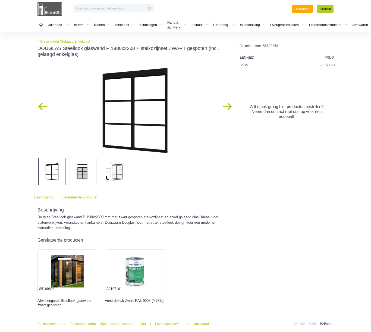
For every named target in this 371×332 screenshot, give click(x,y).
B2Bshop (327, 324)
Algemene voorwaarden (118, 324)
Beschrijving (44, 197)
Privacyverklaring (83, 324)
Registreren (302, 8)
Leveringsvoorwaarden (172, 324)
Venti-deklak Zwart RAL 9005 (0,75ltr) (134, 301)
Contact (145, 324)
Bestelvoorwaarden (51, 324)
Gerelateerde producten (80, 197)
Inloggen (325, 8)
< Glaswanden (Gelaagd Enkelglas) (63, 41)
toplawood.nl (202, 324)
